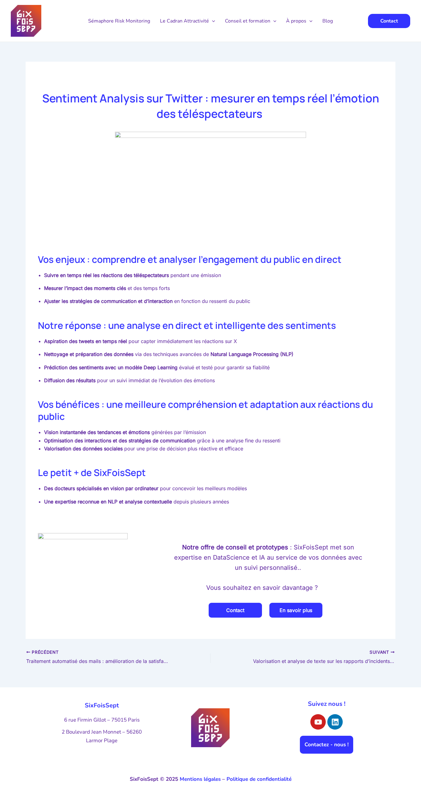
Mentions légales (200, 779)
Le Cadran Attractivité (184, 21)
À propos (296, 21)
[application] (212, 21)
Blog (327, 21)
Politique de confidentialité (259, 779)
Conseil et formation (247, 21)
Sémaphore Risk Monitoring (119, 21)
